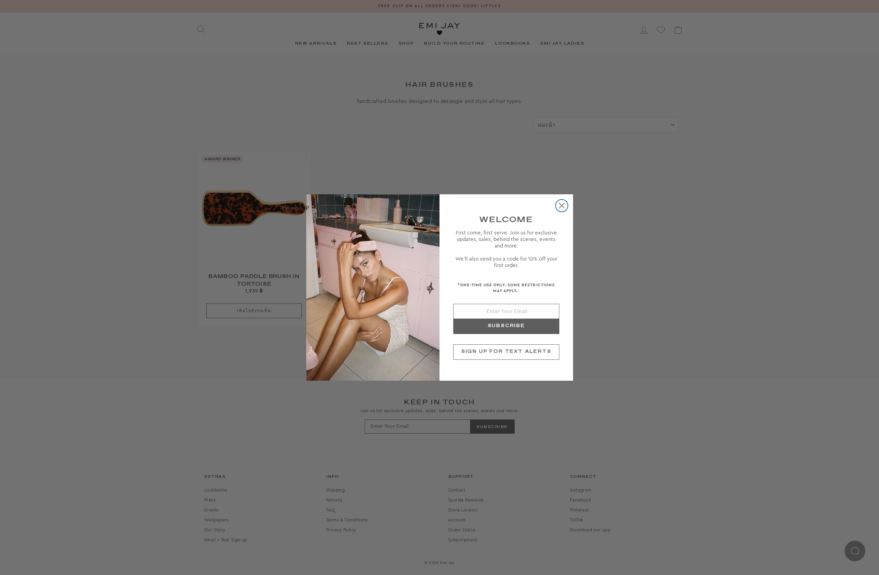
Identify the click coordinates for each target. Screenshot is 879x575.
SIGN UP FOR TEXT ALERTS (506, 351)
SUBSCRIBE (506, 326)
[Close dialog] (562, 205)
